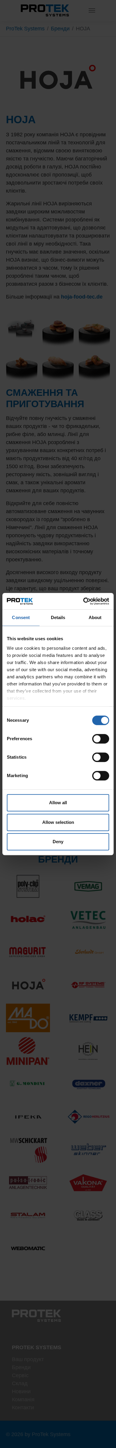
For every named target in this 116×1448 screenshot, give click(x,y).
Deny (58, 841)
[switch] (100, 738)
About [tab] (95, 617)
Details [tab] (58, 617)
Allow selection (58, 822)
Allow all (58, 802)
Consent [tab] (21, 617)
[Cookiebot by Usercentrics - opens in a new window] (83, 601)
